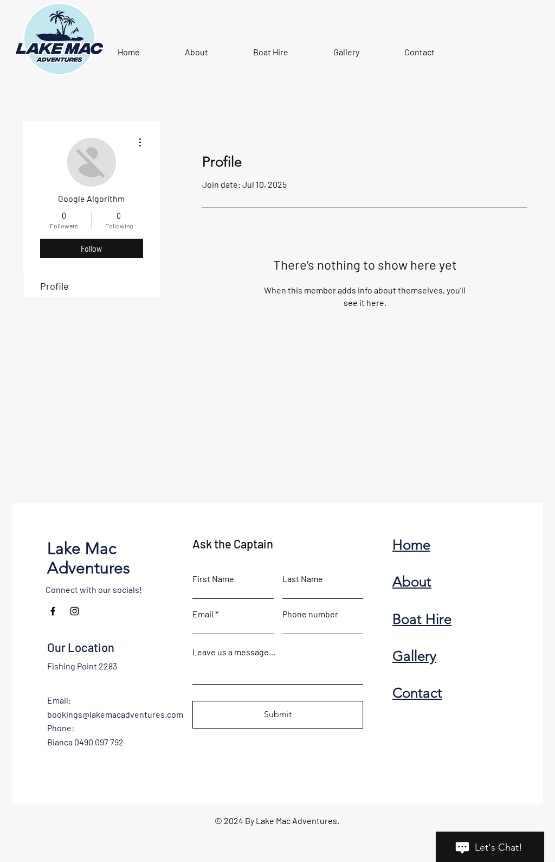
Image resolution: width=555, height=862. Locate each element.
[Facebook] (53, 611)
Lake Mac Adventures (88, 558)
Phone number (310, 614)
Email (203, 614)
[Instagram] (74, 611)
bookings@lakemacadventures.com (115, 714)
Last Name (302, 578)
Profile (54, 286)
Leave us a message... (233, 652)
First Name (213, 578)
